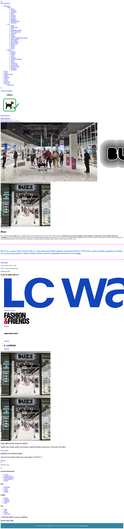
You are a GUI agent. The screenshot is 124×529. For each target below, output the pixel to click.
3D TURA (17, 121)
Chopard (13, 57)
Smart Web (9, 520)
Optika (12, 35)
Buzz (10, 227)
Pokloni (6, 498)
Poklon (13, 9)
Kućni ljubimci (15, 42)
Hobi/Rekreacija (15, 21)
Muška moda (14, 27)
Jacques (13, 62)
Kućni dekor (14, 41)
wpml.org (50, 525)
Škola (12, 13)
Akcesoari (13, 33)
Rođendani (14, 19)
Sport (12, 28)
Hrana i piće (14, 44)
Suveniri (13, 15)
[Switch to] (6, 83)
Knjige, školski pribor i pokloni (19, 38)
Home (2, 227)
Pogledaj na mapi (5, 271)
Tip (8, 24)
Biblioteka (7, 77)
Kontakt (6, 491)
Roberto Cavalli (15, 66)
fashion (6, 227)
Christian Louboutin (16, 59)
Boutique (13, 53)
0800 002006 (4, 262)
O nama (6, 474)
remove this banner (83, 525)
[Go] (17, 120)
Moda (12, 25)
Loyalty (6, 80)
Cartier (12, 54)
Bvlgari (13, 51)
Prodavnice (7, 6)
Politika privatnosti (9, 477)
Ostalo (12, 48)
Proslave (13, 18)
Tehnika (13, 36)
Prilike (9, 7)
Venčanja (13, 16)
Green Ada (7, 82)
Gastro (6, 71)
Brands (9, 50)
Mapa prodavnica (5, 3)
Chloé (12, 56)
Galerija (6, 75)
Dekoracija (14, 22)
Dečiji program (15, 39)
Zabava (13, 47)
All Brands (14, 69)
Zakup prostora (8, 476)
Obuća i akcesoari (15, 31)
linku (78, 253)
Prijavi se (3, 460)
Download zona (8, 479)
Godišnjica (14, 12)
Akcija (6, 79)
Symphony (14, 68)
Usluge (13, 45)
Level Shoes (14, 63)
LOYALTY (11, 121)
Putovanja (13, 10)
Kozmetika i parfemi (16, 30)
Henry (12, 60)
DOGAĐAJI (4, 121)
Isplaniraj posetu (8, 74)
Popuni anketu (4, 450)
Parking (6, 480)
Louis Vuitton (14, 65)
